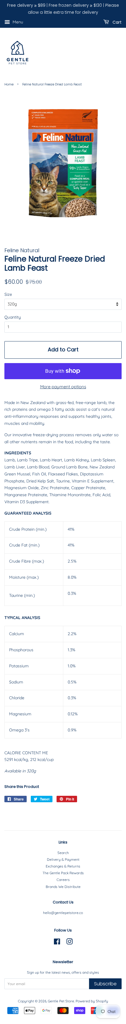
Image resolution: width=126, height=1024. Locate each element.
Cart (116, 22)
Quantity (12, 317)
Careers (63, 879)
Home (8, 84)
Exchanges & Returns (63, 866)
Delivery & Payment (63, 859)
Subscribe (105, 983)
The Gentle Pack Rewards (63, 873)
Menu (17, 22)
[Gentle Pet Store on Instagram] (69, 943)
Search (63, 853)
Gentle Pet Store (61, 1001)
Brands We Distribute (63, 886)
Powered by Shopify (92, 1001)
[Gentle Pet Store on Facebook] (57, 943)
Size (8, 294)
